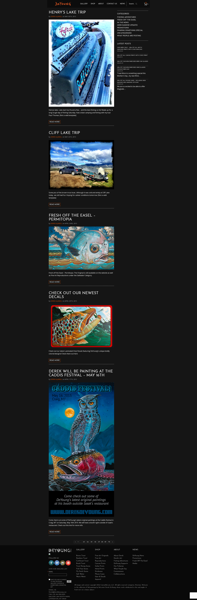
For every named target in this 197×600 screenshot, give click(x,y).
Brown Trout (80, 555)
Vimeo (57, 562)
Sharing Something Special (130, 30)
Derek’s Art (118, 558)
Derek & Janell (56, 16)
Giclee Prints (99, 566)
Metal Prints (99, 569)
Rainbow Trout (81, 558)
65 (91, 542)
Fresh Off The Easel (140, 561)
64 (88, 542)
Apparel (98, 579)
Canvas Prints (100, 563)
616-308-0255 (60, 594)
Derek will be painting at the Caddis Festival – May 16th (81, 373)
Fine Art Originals (101, 555)
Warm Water (81, 576)
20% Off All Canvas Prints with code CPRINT (132, 55)
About (101, 4)
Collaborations (119, 574)
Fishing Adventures (126, 17)
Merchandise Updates (127, 25)
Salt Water (80, 574)
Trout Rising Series (83, 566)
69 (105, 542)
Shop (93, 4)
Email (51, 571)
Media (135, 563)
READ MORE (55, 122)
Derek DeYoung (62, 4)
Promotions (123, 28)
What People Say (120, 569)
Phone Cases (99, 574)
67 (99, 542)
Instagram (62, 562)
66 (95, 542)
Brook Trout (80, 563)
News (122, 4)
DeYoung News (138, 555)
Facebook (51, 562)
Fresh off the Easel (126, 20)
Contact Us (112, 4)
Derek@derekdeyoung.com (57, 592)
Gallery (84, 4)
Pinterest (68, 562)
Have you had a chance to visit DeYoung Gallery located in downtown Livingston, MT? (58, 583)
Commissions (119, 571)
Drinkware (99, 571)
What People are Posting (129, 36)
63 (84, 542)
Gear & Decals (100, 576)
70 (109, 542)
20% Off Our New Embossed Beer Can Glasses (132, 61)
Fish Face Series (82, 569)
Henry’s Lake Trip (67, 12)
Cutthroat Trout (82, 561)
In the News (123, 22)
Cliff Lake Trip (64, 133)
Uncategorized (124, 33)
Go (69, 581)
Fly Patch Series (82, 571)
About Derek (118, 555)
